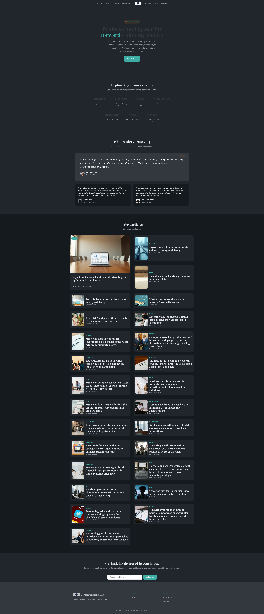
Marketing (148, 3)
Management (126, 3)
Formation (109, 3)
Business (100, 3)
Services (164, 3)
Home (134, 597)
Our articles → (132, 59)
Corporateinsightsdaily (92, 594)
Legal (117, 3)
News (156, 3)
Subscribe (150, 577)
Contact (166, 601)
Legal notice (167, 597)
